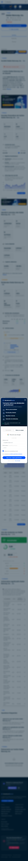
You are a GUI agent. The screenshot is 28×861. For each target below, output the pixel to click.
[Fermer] (25, 400)
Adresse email (5, 440)
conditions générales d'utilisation (16, 454)
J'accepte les (13, 454)
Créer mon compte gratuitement (14, 457)
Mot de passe (10, 445)
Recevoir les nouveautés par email (11, 451)
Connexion (8, 430)
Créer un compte (20, 430)
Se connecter (17, 460)
